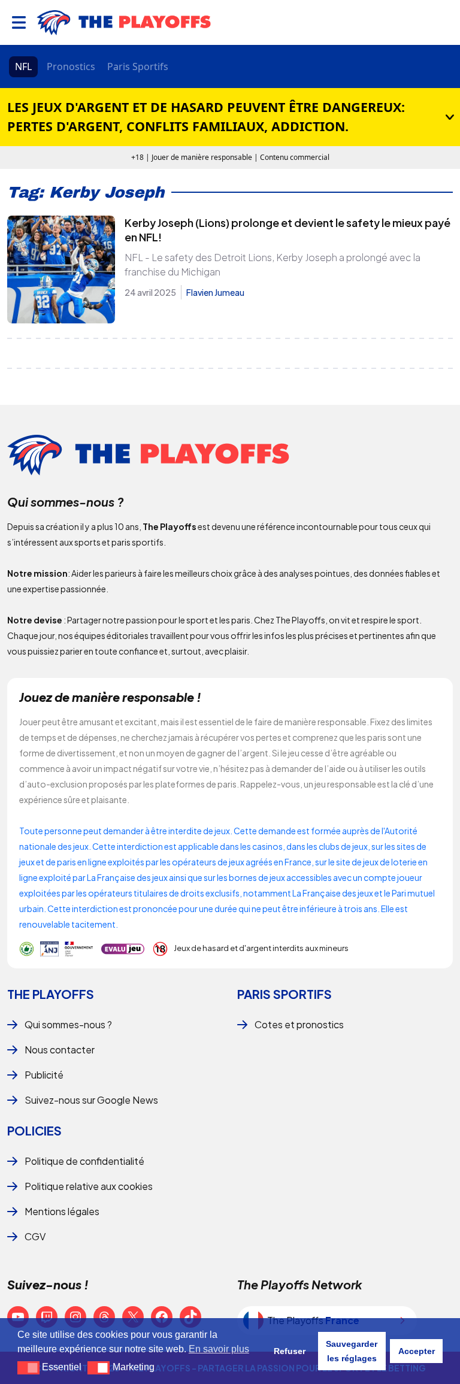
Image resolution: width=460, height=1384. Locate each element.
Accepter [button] (416, 1351)
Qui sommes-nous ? (68, 1024)
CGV (35, 1236)
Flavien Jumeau (215, 292)
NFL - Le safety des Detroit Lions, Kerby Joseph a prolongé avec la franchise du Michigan (272, 264)
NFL (23, 66)
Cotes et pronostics (299, 1024)
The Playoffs (50, 993)
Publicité (44, 1074)
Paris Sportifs (137, 66)
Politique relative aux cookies (89, 1186)
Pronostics (71, 66)
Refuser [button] (289, 1351)
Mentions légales (62, 1211)
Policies (34, 1130)
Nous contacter (60, 1049)
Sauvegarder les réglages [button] (351, 1351)
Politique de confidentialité (84, 1161)
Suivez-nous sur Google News (91, 1100)
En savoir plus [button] (219, 1349)
